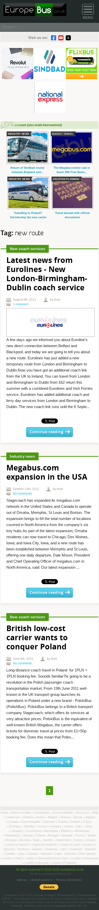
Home (5, 812)
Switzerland (63, 839)
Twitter (68, 37)
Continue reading (46, 432)
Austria (40, 817)
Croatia (13, 821)
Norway (28, 835)
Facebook (53, 37)
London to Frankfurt (64, 862)
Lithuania (17, 830)
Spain (36, 839)
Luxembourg (33, 830)
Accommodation (63, 812)
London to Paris (13, 858)
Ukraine (90, 839)
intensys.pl (63, 873)
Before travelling (21, 812)
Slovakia (10, 839)
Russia (80, 835)
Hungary (56, 826)
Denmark (50, 821)
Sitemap (22, 879)
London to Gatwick (17, 844)
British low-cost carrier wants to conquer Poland (37, 638)
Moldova (66, 830)
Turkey (78, 839)
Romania (67, 835)
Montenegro (82, 830)
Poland (40, 835)
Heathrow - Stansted (82, 849)
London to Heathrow (45, 844)
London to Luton (70, 844)
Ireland (69, 826)
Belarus (66, 817)
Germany (15, 826)
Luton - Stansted (65, 853)
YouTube (60, 37)
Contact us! (12, 817)
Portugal (53, 835)
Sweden (48, 839)
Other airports (87, 853)
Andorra (28, 817)
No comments (22, 493)
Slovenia (24, 839)
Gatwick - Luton (15, 853)
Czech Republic (31, 821)
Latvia (88, 826)
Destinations (42, 812)
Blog (95, 812)
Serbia (91, 835)
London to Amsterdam (84, 858)
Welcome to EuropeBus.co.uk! (35, 10)
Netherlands (13, 835)
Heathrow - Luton (56, 849)
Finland (75, 821)
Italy (79, 826)
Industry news (22, 456)
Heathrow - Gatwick (30, 849)
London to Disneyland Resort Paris (47, 858)
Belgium (53, 817)
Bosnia (78, 817)
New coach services (27, 249)
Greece (43, 826)
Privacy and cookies (68, 879)
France (87, 821)
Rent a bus (83, 812)
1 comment (20, 304)
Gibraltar (29, 826)
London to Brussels (37, 862)
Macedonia (51, 830)
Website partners (41, 879)
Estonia (63, 821)
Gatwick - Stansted (40, 853)
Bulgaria (90, 817)
